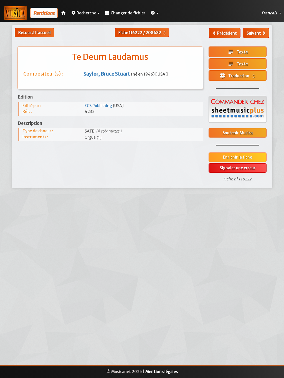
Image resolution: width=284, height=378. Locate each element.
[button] (154, 13)
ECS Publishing (99, 105)
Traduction (237, 75)
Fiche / (142, 32)
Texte (237, 51)
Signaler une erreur (237, 167)
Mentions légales (161, 371)
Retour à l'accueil (34, 32)
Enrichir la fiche (237, 157)
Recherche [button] (86, 13)
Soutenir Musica (237, 132)
